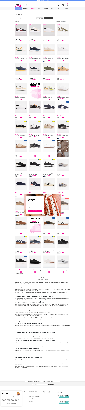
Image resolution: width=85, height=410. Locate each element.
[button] (59, 195)
